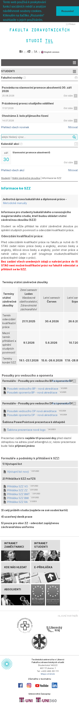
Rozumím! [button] (67, 11)
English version (51, 52)
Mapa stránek (48, 674)
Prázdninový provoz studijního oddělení (28, 103)
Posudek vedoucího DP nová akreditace (32, 411)
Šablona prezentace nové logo (26, 429)
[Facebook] (20, 687)
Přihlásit (71, 24)
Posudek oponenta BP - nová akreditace (32, 392)
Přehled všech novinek (15, 127)
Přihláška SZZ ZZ (17, 490)
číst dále (68, 95)
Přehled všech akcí (12, 170)
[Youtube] (42, 688)
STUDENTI (8, 71)
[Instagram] (29, 687)
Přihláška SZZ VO (17, 486)
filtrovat (73, 127)
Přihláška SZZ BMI (18, 498)
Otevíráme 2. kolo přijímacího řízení (25, 115)
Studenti (5, 178)
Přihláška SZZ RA (17, 501)
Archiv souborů (61, 380)
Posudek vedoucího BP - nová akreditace (32, 388)
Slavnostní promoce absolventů (31, 152)
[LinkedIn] (55, 687)
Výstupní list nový (18, 471)
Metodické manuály (15, 203)
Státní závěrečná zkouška (26, 178)
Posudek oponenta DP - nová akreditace (32, 415)
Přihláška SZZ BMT (18, 494)
